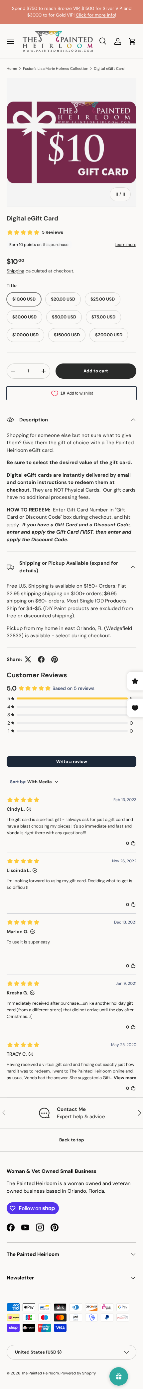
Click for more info (95, 15)
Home (12, 68)
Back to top (71, 1140)
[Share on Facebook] (41, 659)
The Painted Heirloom (40, 1373)
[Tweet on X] (28, 659)
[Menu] (10, 41)
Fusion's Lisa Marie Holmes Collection (55, 68)
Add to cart (95, 371)
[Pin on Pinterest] (54, 659)
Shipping (15, 271)
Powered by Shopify (78, 1373)
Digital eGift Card (109, 68)
